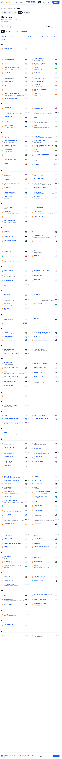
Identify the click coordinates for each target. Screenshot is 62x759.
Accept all (56, 756)
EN (39, 2)
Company (24, 31)
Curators (20, 2)
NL (43, 2)
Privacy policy (4, 757)
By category (13, 12)
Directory (10, 8)
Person (16, 31)
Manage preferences (42, 756)
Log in (49, 2)
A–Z (21, 12)
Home (4, 8)
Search (5, 12)
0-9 (3, 36)
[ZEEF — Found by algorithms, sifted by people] (30, 2)
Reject (50, 756)
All (3, 31)
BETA (8, 2)
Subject (9, 31)
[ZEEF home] (2, 2)
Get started (56, 2)
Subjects (14, 2)
